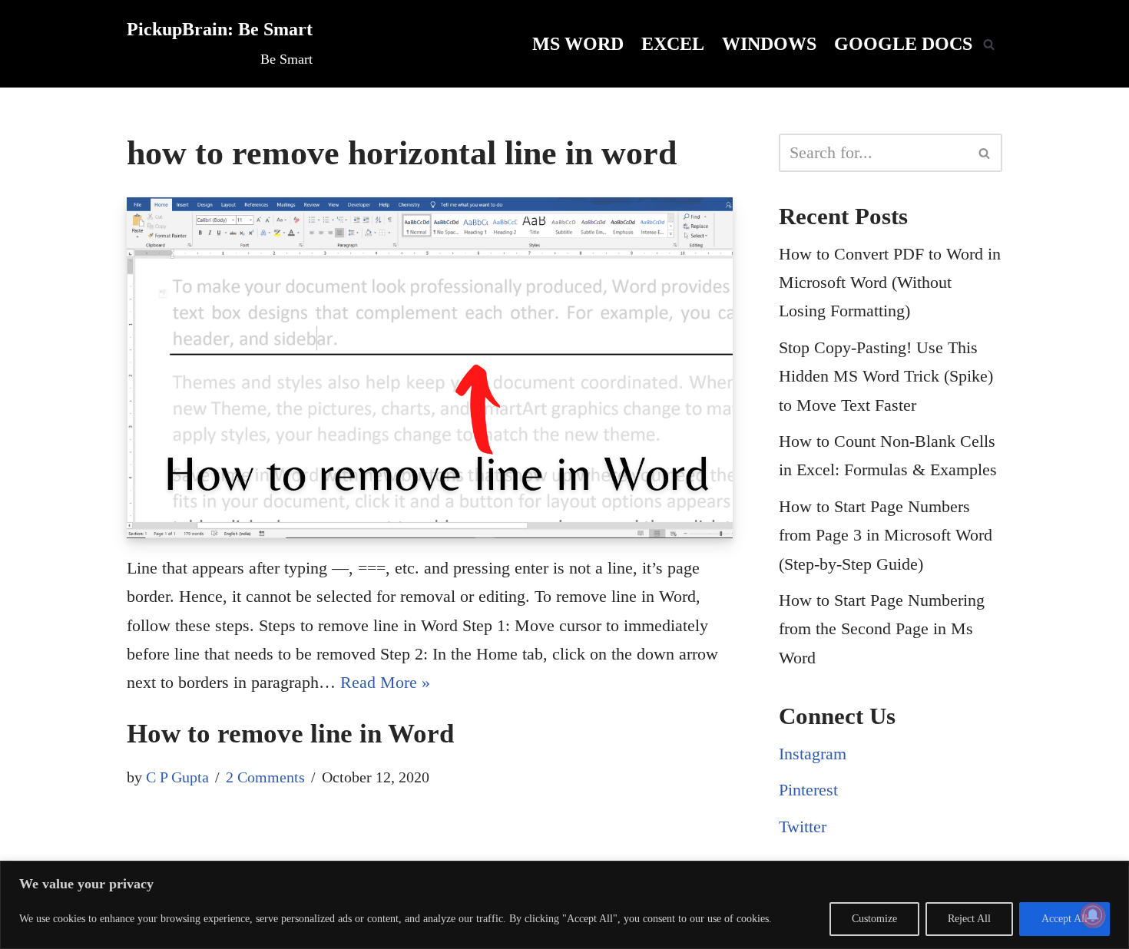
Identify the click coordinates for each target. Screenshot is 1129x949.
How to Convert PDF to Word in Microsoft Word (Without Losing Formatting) (890, 282)
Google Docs (903, 43)
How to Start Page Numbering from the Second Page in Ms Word (882, 628)
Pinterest (808, 789)
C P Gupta (177, 777)
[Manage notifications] (1093, 915)
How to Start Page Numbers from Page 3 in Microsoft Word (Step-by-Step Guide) (885, 535)
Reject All (969, 918)
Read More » (385, 682)
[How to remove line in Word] (430, 367)
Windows (769, 43)
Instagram (812, 753)
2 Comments (265, 777)
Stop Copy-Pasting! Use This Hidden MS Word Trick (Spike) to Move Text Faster (886, 376)
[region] (564, 905)
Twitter (802, 826)
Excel (672, 43)
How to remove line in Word (290, 734)
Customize (874, 918)
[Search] (989, 44)
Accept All (1064, 918)
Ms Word (578, 43)
